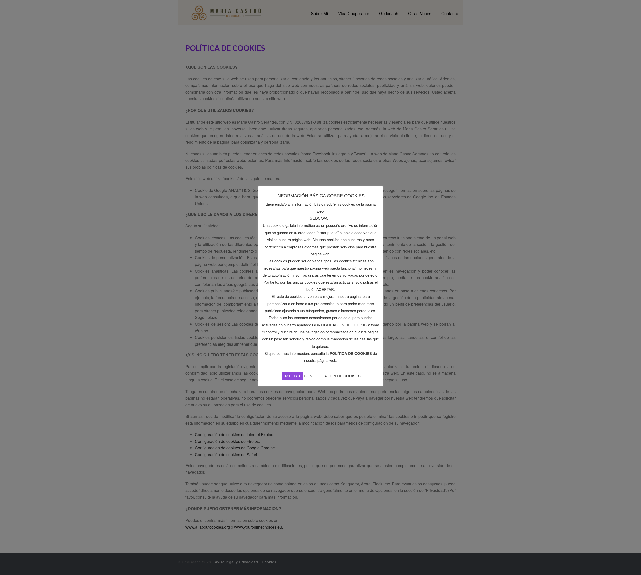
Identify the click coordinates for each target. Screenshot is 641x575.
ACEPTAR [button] (292, 376)
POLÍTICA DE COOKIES (351, 353)
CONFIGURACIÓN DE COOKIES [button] (332, 375)
